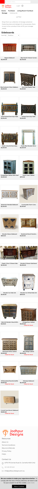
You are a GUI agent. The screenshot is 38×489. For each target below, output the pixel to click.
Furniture (11, 11)
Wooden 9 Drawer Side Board (28, 263)
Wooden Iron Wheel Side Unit (28, 292)
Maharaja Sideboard (28, 381)
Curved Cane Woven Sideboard (9, 410)
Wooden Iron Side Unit (9, 292)
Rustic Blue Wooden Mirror (28, 146)
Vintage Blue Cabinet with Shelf (9, 175)
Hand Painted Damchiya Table (9, 116)
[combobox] (18, 2)
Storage (4, 13)
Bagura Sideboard (9, 57)
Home (3, 11)
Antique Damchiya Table (28, 116)
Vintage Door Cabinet (29, 322)
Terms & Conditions (8, 445)
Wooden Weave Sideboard (9, 234)
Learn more (30, 483)
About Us (5, 442)
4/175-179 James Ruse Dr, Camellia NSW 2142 (19, 463)
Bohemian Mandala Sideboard (9, 204)
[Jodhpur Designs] (6, 6)
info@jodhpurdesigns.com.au (14, 471)
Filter (19, 17)
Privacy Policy (6, 451)
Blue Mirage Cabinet (28, 351)
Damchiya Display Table (28, 87)
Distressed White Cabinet (9, 351)
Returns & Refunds (8, 448)
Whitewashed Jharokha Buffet (9, 381)
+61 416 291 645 (9, 467)
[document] (19, 482)
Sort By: (4, 35)
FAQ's (4, 454)
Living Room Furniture (25, 11)
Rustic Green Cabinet (28, 175)
